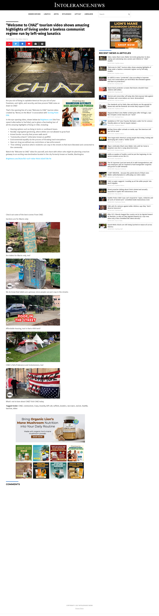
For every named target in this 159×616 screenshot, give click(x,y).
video (15, 408)
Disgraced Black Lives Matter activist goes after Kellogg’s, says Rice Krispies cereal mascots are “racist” (129, 114)
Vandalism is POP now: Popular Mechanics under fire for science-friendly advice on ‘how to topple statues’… (130, 122)
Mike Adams (23, 39)
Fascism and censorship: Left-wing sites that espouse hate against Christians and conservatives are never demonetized (130, 97)
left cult (49, 406)
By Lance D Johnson (121, 169)
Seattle (85, 406)
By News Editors (120, 108)
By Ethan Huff (119, 84)
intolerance (66, 14)
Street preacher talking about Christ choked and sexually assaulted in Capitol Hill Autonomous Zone (128, 190)
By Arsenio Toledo (120, 202)
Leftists (56, 406)
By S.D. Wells (119, 220)
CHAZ (21, 406)
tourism (9, 408)
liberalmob (88, 14)
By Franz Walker (120, 100)
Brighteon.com (46, 120)
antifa (56, 14)
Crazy (36, 406)
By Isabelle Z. (119, 158)
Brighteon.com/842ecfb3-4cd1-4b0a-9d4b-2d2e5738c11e (28, 159)
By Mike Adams (120, 63)
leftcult (78, 14)
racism (78, 406)
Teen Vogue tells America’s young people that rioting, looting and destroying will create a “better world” (130, 139)
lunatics (47, 14)
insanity (42, 406)
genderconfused (34, 14)
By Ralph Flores (119, 117)
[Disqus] (50, 514)
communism (28, 406)
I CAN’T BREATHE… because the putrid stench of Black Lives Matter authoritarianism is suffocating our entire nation (128, 174)
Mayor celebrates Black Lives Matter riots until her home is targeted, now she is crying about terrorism (128, 147)
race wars (71, 406)
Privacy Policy (79, 608)
